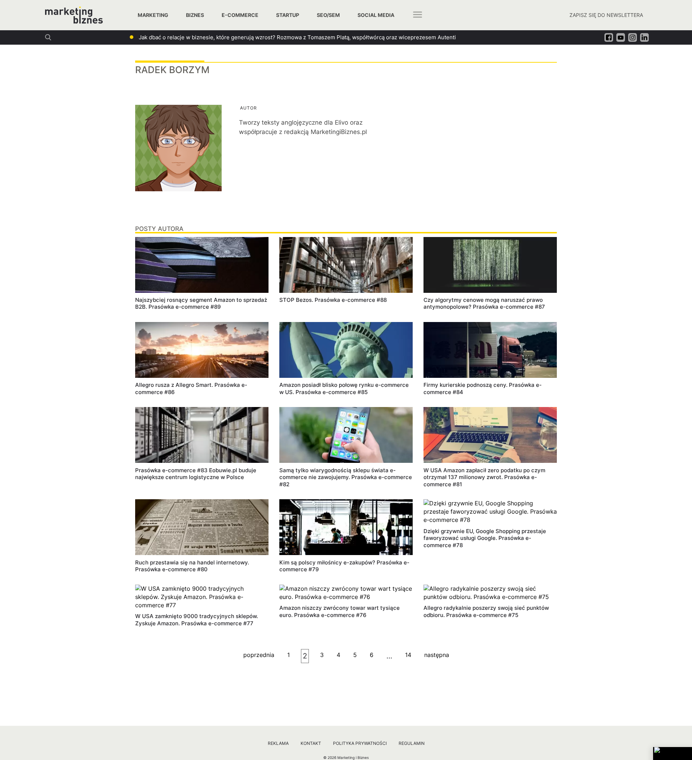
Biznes (195, 15)
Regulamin (412, 743)
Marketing (153, 15)
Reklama (278, 743)
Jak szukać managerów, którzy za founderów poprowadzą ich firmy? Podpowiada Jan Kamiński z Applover (273, 37)
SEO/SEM (328, 15)
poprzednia (258, 654)
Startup (287, 15)
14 (408, 654)
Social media (376, 15)
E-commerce (240, 15)
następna (436, 654)
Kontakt (311, 743)
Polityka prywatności (360, 743)
